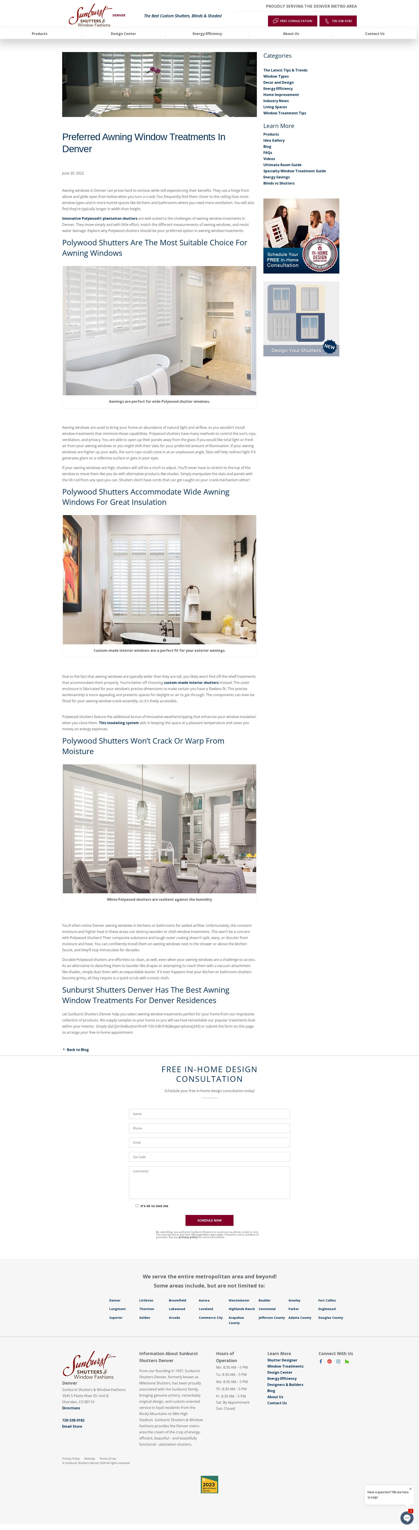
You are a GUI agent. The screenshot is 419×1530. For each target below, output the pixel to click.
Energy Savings (276, 177)
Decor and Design (278, 82)
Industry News (276, 100)
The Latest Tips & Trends (285, 70)
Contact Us (277, 1403)
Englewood (327, 1309)
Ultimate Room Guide (282, 164)
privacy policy (188, 1237)
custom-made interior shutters (191, 682)
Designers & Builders (285, 1384)
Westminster (239, 1300)
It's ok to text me (154, 1206)
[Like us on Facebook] (321, 1362)
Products (271, 134)
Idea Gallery (274, 140)
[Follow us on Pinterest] (329, 1362)
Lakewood (177, 1309)
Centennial (267, 1309)
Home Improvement (281, 94)
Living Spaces (275, 107)
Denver (114, 1300)
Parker (293, 1309)
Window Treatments (285, 1366)
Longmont (117, 1309)
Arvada (174, 1318)
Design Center (279, 1372)
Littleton (146, 1300)
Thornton (146, 1309)
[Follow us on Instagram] (338, 1362)
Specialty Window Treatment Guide (294, 171)
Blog (267, 146)
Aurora (204, 1300)
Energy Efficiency (278, 88)
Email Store (72, 1426)
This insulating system (119, 722)
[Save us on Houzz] (347, 1362)
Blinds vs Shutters (279, 183)
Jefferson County (272, 1318)
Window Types (276, 76)
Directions (71, 1408)
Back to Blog (78, 1049)
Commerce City (211, 1318)
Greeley (294, 1300)
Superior (115, 1318)
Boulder (265, 1300)
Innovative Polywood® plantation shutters (99, 218)
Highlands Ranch (242, 1309)
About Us (275, 1396)
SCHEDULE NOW (209, 1220)
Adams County (299, 1318)
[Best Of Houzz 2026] (209, 1484)
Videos (269, 158)
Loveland (206, 1309)
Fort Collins (327, 1300)
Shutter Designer (282, 1360)
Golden (144, 1318)
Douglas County (330, 1318)
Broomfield (177, 1300)
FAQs (267, 152)
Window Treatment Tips (284, 113)
